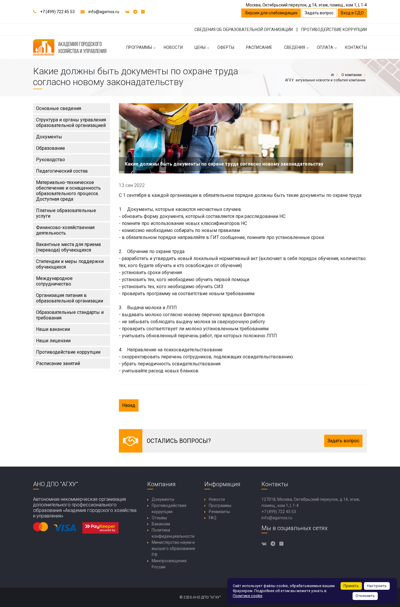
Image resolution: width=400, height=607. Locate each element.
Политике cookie (247, 596)
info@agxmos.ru (103, 11)
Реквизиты (219, 511)
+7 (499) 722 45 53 (57, 11)
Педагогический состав (62, 171)
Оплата (325, 47)
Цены (200, 47)
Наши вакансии (53, 329)
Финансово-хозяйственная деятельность (65, 230)
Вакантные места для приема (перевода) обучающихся (68, 247)
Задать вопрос (319, 13)
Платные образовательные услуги (66, 213)
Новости (173, 47)
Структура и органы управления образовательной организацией (71, 122)
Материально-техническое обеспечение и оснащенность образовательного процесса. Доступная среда (68, 191)
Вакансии (161, 524)
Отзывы (159, 517)
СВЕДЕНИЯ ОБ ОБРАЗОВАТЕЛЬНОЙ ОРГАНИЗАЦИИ (243, 29)
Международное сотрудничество (54, 281)
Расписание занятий (58, 363)
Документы (49, 137)
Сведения (294, 47)
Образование (50, 148)
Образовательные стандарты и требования (70, 315)
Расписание (259, 47)
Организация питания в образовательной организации (69, 298)
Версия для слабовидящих (271, 13)
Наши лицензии (53, 340)
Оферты (225, 47)
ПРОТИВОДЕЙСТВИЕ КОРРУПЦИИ (334, 29)
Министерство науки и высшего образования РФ (173, 548)
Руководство (50, 159)
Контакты (356, 47)
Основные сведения (58, 108)
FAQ (212, 517)
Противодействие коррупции (68, 352)
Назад (128, 405)
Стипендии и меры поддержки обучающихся (70, 264)
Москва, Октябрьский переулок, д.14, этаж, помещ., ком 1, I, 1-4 (306, 5)
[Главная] (332, 75)
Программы (139, 47)
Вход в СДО (352, 13)
